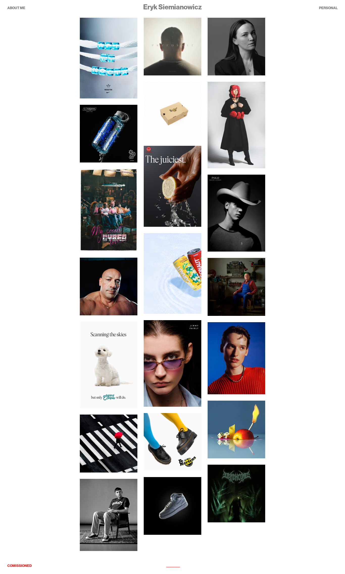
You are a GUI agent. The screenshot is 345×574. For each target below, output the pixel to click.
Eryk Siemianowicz (172, 7)
